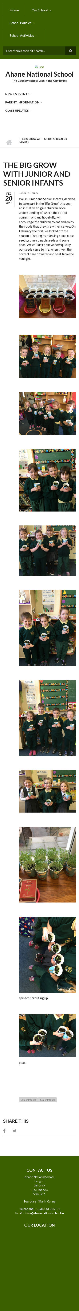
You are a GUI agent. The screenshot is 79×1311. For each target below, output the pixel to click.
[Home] (39, 66)
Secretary (30, 1201)
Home (14, 10)
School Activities (22, 35)
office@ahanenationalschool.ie (44, 1213)
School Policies (20, 23)
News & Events (17, 94)
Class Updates (17, 110)
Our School (40, 10)
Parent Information (22, 102)
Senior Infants (28, 1099)
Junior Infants (47, 1099)
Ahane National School (39, 74)
